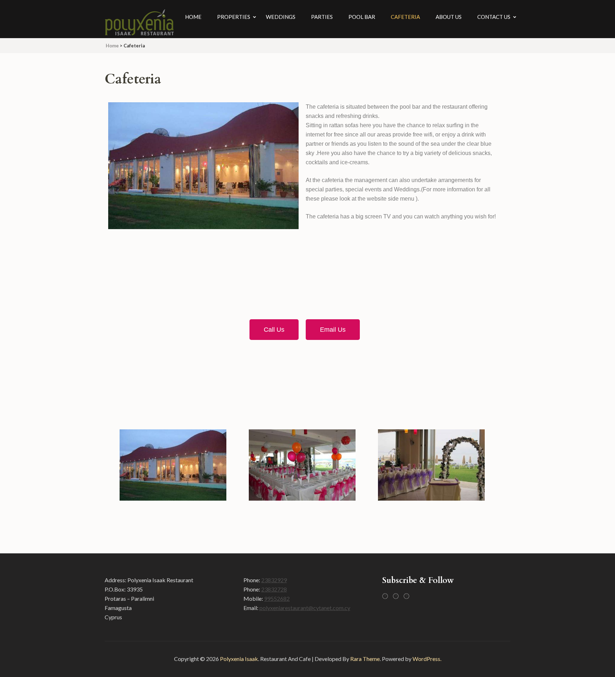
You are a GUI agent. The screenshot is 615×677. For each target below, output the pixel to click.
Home (193, 17)
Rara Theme (365, 658)
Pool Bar (361, 17)
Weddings (280, 17)
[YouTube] (406, 596)
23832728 (274, 589)
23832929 (274, 580)
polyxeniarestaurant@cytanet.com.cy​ (304, 607)
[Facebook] (385, 596)
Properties (233, 17)
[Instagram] (396, 596)
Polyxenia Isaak (239, 658)
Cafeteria (405, 17)
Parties (322, 17)
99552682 (277, 598)
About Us (449, 17)
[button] (118, 466)
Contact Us (493, 17)
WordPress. (426, 658)
